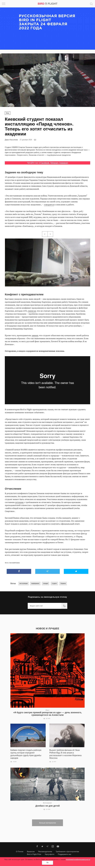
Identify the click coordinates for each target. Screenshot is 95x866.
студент (54, 583)
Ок (47, 863)
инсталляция (24, 583)
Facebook (44, 163)
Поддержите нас (64, 854)
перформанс (35, 583)
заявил (35, 335)
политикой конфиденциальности (78, 859)
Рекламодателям (45, 851)
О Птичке (19, 851)
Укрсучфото (49, 854)
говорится (49, 204)
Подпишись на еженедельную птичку (47, 597)
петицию (19, 502)
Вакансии (31, 851)
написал (32, 310)
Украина (63, 583)
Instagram (63, 163)
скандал (45, 583)
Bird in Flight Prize (34, 854)
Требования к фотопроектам (67, 851)
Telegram (54, 163)
